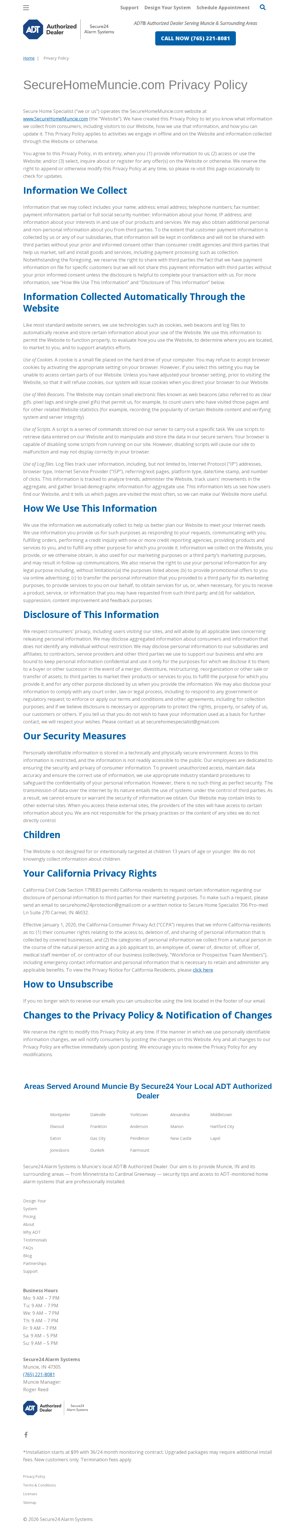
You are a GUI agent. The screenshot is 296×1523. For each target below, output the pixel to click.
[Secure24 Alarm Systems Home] (68, 29)
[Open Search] (263, 7)
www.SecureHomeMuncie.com (55, 119)
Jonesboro (59, 1150)
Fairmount (139, 1150)
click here (203, 970)
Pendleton (139, 1138)
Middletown (221, 1114)
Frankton (98, 1126)
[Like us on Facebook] (26, 1436)
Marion (177, 1126)
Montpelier (60, 1114)
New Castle (181, 1138)
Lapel (215, 1138)
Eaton (55, 1138)
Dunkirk (97, 1150)
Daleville (98, 1114)
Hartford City (222, 1126)
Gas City (98, 1138)
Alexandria (180, 1114)
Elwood (57, 1126)
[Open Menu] (26, 7)
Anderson (139, 1126)
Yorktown (139, 1114)
